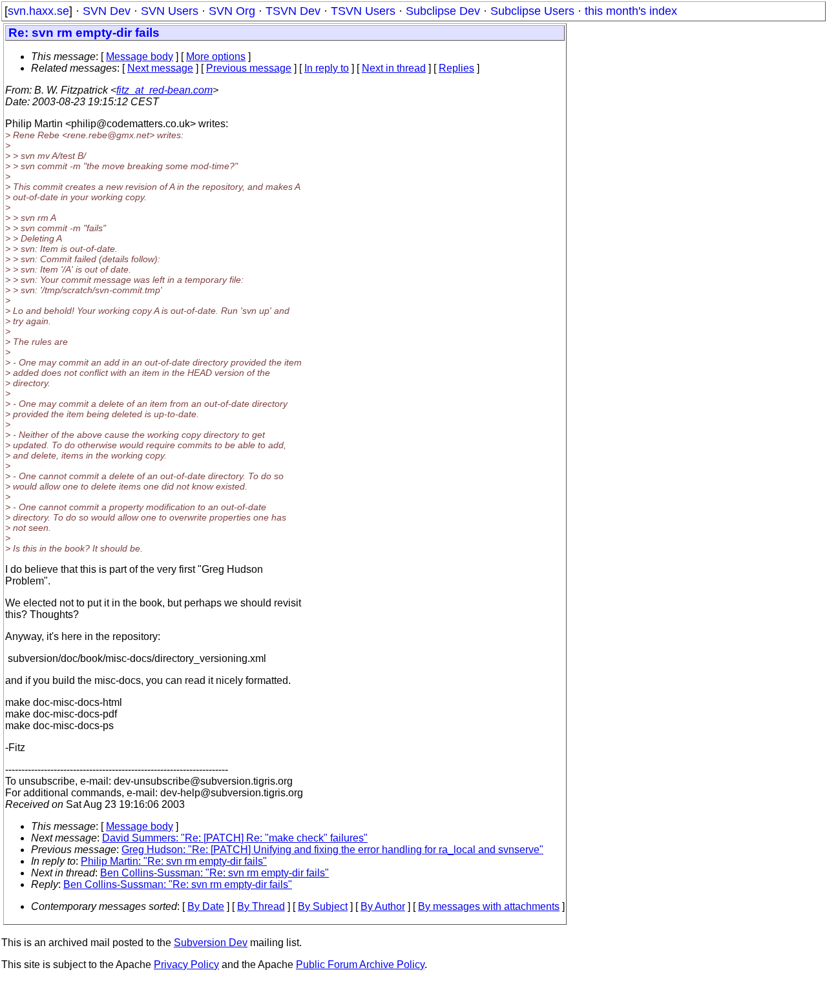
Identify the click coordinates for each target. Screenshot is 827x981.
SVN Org (232, 11)
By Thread (261, 906)
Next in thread (394, 68)
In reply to (326, 68)
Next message (160, 68)
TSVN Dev (293, 11)
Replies (456, 68)
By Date (205, 906)
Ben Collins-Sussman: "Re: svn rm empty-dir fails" (214, 872)
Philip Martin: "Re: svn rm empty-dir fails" (174, 861)
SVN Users (169, 11)
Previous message (248, 68)
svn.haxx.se (38, 11)
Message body (139, 56)
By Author (383, 906)
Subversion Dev (210, 942)
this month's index (631, 11)
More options (216, 56)
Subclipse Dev (443, 11)
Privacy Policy (186, 964)
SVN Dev (107, 11)
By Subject (323, 906)
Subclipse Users (532, 11)
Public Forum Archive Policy (360, 964)
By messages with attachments (489, 906)
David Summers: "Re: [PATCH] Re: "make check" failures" (235, 837)
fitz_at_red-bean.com (164, 90)
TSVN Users (363, 11)
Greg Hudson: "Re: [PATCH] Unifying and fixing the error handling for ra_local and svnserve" (332, 849)
